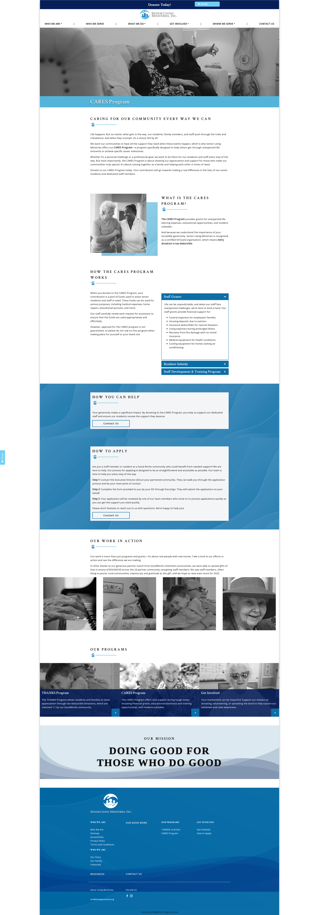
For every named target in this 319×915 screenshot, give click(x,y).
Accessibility (97, 837)
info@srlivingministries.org (102, 899)
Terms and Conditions (102, 844)
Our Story (95, 857)
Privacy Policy (97, 840)
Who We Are (52, 23)
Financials (95, 864)
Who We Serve (95, 23)
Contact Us (266, 23)
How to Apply (204, 833)
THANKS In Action (170, 829)
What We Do (136, 23)
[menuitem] (53, 24)
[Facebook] (127, 895)
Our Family (96, 860)
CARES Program (169, 833)
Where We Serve (223, 23)
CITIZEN (154, 912)
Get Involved (178, 23)
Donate (2, 456)
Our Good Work (136, 822)
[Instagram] (131, 895)
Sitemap (94, 833)
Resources (97, 874)
